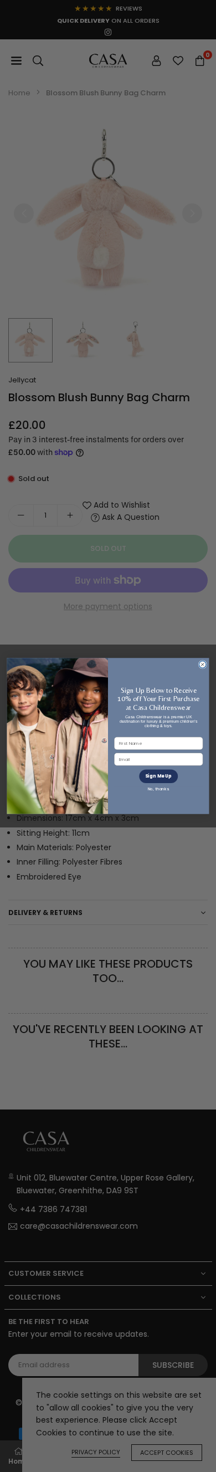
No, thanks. (158, 789)
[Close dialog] (202, 664)
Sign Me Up (158, 776)
